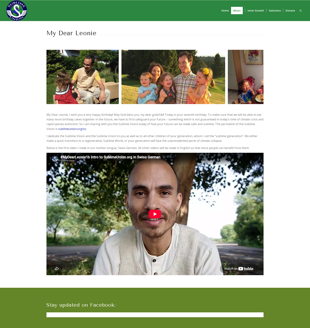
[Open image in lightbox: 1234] (221, 100)
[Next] (255, 77)
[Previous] (54, 77)
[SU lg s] (16, 10)
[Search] (300, 10)
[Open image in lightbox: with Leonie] (115, 100)
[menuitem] (225, 10)
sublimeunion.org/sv (72, 129)
